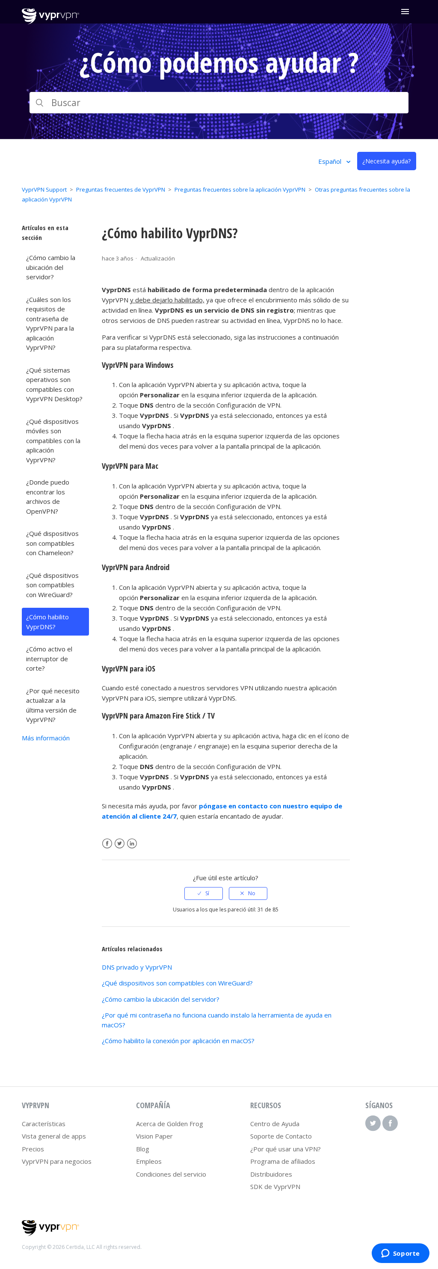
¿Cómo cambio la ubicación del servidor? (50, 267)
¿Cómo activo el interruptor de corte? (49, 658)
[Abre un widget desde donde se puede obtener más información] (400, 1254)
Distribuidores (271, 1174)
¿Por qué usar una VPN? (285, 1149)
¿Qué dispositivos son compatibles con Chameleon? (52, 543)
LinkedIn (132, 843)
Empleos (149, 1161)
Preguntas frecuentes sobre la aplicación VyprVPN (240, 189)
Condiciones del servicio (171, 1174)
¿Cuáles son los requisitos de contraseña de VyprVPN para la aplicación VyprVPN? (50, 323)
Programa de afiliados (282, 1161)
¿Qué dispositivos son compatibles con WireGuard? (52, 585)
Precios (33, 1149)
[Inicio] (50, 22)
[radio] (203, 893)
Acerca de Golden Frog (169, 1123)
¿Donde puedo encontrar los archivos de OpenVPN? (47, 496)
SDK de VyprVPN (275, 1186)
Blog (142, 1149)
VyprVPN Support (44, 189)
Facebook (107, 843)
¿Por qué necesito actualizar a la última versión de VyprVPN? (53, 705)
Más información (46, 738)
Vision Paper (154, 1136)
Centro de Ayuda (274, 1123)
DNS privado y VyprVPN (137, 967)
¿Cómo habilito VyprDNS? (47, 621)
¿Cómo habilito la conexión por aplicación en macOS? (178, 1040)
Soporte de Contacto (281, 1136)
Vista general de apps (54, 1136)
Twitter (119, 843)
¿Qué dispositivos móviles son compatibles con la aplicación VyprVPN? (53, 440)
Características (43, 1123)
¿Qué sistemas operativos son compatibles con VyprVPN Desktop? (54, 384)
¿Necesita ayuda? (386, 161)
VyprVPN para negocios (57, 1161)
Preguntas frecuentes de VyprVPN (120, 189)
